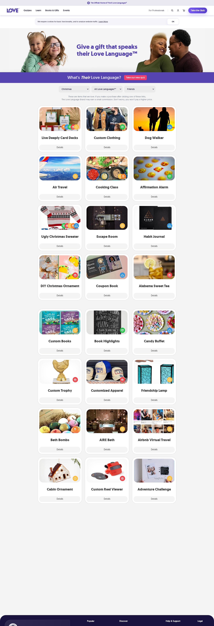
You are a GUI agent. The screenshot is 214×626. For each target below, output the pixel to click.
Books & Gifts (52, 10)
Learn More (103, 21)
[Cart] (183, 10)
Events (66, 10)
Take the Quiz (198, 10)
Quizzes (28, 10)
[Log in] (178, 10)
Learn (38, 10)
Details (60, 147)
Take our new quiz (135, 77)
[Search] (172, 10)
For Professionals (156, 10)
